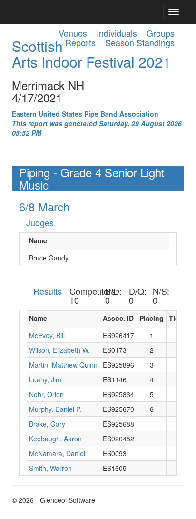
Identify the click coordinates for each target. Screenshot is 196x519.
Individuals (117, 33)
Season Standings (140, 42)
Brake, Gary (47, 424)
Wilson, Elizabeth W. (59, 350)
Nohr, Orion (46, 394)
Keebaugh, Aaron (55, 438)
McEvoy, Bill (47, 335)
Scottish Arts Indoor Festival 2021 (91, 54)
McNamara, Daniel (57, 453)
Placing (151, 318)
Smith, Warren (50, 468)
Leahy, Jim (45, 379)
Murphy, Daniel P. (55, 409)
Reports (80, 42)
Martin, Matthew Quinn (63, 364)
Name (38, 240)
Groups (161, 33)
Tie (174, 318)
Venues (73, 33)
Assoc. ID (118, 318)
